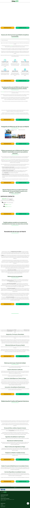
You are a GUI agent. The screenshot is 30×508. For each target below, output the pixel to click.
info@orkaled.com (8, 206)
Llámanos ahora (4, 198)
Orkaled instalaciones (7, 159)
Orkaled (11, 45)
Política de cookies (3, 506)
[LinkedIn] (4, 489)
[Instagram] (3, 489)
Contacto (2, 504)
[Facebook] (1, 489)
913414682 (8, 204)
